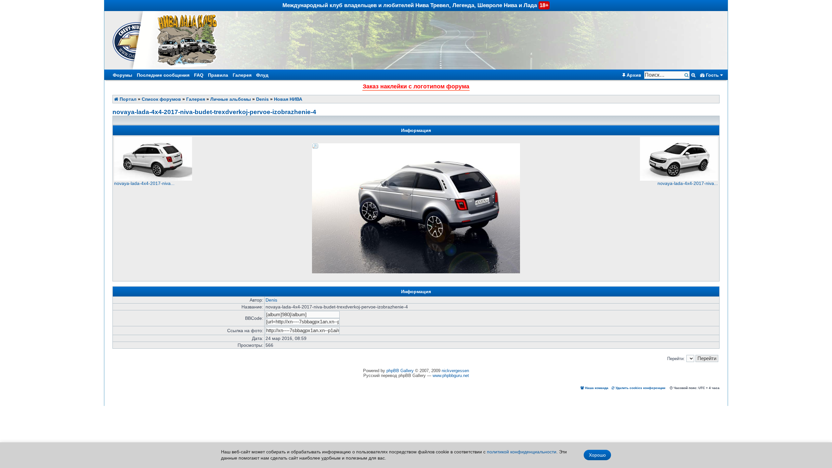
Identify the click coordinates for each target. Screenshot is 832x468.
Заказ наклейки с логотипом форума (416, 86)
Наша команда (596, 388)
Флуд (262, 75)
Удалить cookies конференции (640, 388)
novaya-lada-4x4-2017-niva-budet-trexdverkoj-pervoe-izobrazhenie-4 (214, 112)
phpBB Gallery (400, 370)
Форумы (122, 75)
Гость (712, 75)
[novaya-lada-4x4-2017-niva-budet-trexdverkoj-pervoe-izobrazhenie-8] (153, 179)
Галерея (242, 75)
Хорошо (597, 455)
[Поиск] (687, 75)
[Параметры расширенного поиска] (693, 75)
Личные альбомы (230, 99)
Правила (218, 75)
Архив (633, 75)
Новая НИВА (288, 99)
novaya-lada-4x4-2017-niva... (144, 183)
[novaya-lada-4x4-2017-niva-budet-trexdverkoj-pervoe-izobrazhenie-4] (416, 145)
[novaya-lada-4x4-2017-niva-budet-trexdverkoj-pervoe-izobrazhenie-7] (679, 179)
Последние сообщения (163, 75)
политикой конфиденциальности (521, 451)
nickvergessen (455, 370)
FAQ (198, 75)
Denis (262, 99)
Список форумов (161, 99)
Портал (127, 99)
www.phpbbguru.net (451, 375)
